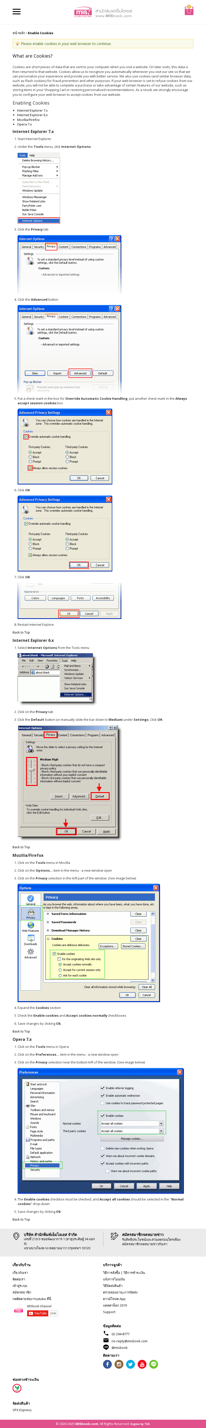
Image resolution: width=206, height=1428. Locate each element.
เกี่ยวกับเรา (20, 1272)
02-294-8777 (120, 1334)
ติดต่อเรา (19, 1279)
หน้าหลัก (19, 33)
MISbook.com (86, 1423)
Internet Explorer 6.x (32, 115)
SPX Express (22, 1410)
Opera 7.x (24, 124)
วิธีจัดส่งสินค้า (113, 1285)
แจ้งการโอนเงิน (114, 1279)
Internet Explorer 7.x (32, 110)
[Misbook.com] (103, 11)
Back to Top (21, 632)
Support (109, 1312)
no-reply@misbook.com (129, 1341)
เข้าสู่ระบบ (20, 1285)
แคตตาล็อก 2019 (115, 1305)
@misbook (120, 1347)
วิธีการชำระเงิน (134, 1272)
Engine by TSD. (140, 1424)
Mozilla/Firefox (28, 119)
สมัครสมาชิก (22, 1292)
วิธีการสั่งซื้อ (111, 1272)
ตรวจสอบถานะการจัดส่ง (120, 1292)
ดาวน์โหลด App (114, 1299)
